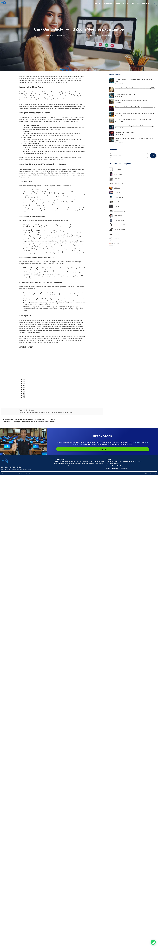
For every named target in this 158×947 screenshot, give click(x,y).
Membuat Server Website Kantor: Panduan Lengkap (131, 100)
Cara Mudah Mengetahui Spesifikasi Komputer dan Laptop (133, 119)
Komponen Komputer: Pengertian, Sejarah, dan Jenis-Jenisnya (134, 126)
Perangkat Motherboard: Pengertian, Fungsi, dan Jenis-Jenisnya (135, 107)
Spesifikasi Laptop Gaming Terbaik (126, 94)
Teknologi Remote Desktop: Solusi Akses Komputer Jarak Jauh (134, 113)
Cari (153, 155)
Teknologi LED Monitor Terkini (124, 132)
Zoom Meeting (108, 35)
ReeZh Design (153, 473)
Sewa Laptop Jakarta (26, 412)
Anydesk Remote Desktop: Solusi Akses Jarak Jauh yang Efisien (135, 88)
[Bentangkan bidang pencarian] (154, 3)
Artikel (97, 35)
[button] (153, 942)
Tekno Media (49, 35)
